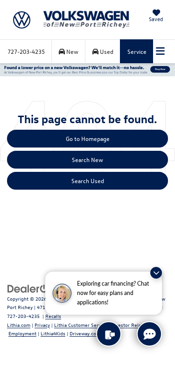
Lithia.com (18, 324)
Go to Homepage (88, 138)
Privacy (42, 324)
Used (105, 51)
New (71, 51)
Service (137, 51)
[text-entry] (108, 334)
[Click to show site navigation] (160, 51)
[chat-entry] (149, 334)
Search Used (87, 180)
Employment (22, 333)
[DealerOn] (31, 288)
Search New (87, 159)
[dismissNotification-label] (156, 273)
